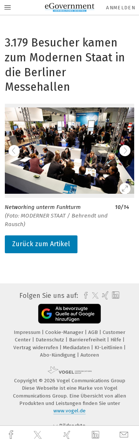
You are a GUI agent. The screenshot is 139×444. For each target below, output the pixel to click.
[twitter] (38, 435)
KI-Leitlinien (109, 347)
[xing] (68, 435)
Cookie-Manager (65, 332)
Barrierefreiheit (88, 340)
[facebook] (12, 435)
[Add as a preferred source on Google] (69, 314)
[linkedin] (96, 435)
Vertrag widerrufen (36, 347)
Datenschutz (51, 340)
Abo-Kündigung (58, 355)
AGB (93, 332)
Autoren (89, 355)
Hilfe (116, 340)
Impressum (28, 332)
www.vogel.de (69, 411)
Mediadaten (77, 347)
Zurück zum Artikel (41, 244)
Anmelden (120, 7)
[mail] (125, 435)
